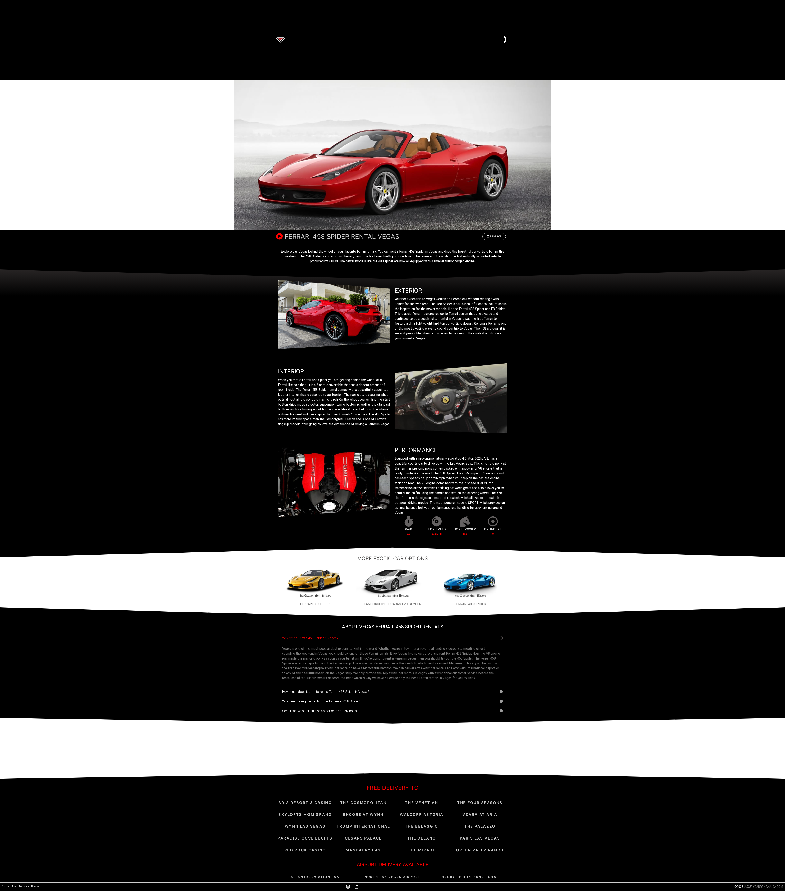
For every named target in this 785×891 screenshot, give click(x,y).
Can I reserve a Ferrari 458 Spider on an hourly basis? (320, 711)
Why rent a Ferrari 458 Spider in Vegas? (310, 638)
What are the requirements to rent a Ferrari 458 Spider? (321, 701)
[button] (494, 236)
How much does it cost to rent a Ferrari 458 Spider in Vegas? (325, 692)
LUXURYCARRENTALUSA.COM (763, 886)
